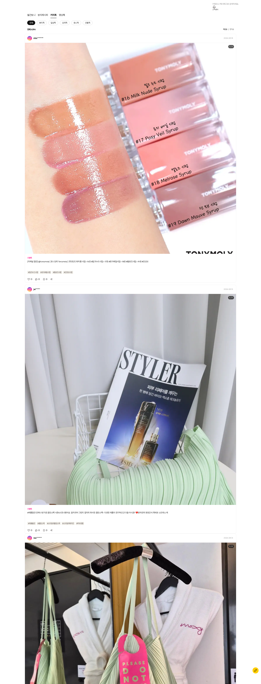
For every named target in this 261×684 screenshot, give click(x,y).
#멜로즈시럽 (57, 272)
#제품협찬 (31, 523)
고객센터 (215, 9)
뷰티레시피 (43, 15)
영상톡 (62, 15)
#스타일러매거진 (68, 523)
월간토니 (31, 15)
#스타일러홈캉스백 (53, 523)
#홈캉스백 (41, 523)
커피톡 (53, 15)
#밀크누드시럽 (33, 272)
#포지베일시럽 (45, 272)
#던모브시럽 (68, 272)
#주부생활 (79, 523)
